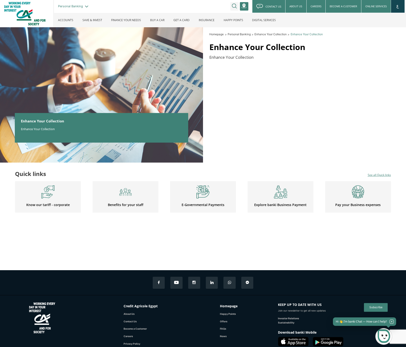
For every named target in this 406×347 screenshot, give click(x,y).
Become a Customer (135, 328)
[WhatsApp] (229, 283)
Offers (223, 321)
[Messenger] (247, 283)
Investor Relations (288, 318)
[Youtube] (176, 283)
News (223, 336)
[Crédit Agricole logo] (26, 13)
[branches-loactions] (244, 6)
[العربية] (398, 6)
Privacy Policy (132, 343)
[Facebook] (159, 283)
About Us (129, 313)
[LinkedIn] (212, 283)
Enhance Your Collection (270, 34)
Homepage (216, 34)
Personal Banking (239, 34)
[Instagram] (194, 283)
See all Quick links (379, 175)
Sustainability (286, 322)
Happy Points (228, 313)
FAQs (223, 328)
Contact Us (130, 321)
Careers (128, 336)
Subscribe (376, 307)
